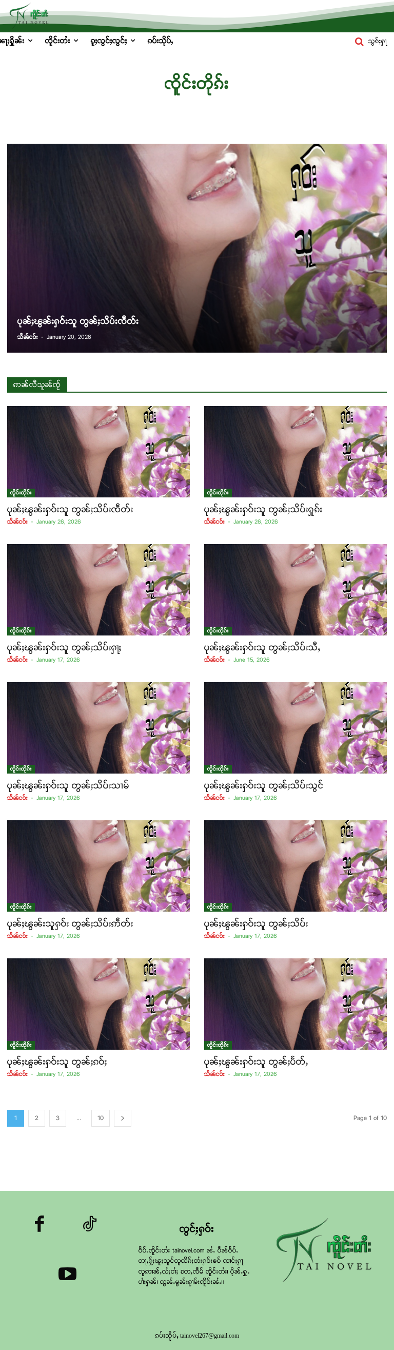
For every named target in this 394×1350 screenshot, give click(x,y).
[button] (368, 41)
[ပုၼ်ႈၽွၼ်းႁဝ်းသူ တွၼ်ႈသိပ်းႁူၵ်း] (295, 451)
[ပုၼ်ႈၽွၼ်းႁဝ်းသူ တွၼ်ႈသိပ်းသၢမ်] (98, 728)
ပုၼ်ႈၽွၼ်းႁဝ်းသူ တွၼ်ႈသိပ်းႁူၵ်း (263, 509)
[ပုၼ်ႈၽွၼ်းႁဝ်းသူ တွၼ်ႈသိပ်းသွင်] (295, 728)
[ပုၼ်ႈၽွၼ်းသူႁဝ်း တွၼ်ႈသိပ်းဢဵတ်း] (98, 866)
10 (100, 1118)
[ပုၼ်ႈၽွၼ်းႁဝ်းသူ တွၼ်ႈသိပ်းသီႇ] (295, 589)
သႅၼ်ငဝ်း (17, 522)
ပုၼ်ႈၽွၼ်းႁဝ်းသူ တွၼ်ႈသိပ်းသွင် (264, 785)
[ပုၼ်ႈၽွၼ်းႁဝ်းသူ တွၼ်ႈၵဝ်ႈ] (98, 1004)
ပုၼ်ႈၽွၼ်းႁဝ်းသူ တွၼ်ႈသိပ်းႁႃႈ (64, 647)
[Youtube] (67, 1276)
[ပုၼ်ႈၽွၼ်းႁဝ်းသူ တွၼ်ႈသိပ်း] (295, 866)
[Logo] (327, 1251)
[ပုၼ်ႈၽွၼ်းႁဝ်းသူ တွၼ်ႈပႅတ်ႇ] (295, 1004)
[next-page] (122, 1118)
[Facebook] (40, 1226)
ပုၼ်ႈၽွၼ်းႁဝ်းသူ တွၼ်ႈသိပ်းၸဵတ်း (70, 509)
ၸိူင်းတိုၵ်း (21, 492)
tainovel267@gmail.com (209, 1335)
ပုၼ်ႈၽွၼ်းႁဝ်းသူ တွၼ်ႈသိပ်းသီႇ (262, 647)
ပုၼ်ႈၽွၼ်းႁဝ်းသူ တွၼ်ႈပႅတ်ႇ (256, 1061)
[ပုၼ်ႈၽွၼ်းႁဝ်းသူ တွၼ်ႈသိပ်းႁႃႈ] (98, 589)
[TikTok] (89, 1226)
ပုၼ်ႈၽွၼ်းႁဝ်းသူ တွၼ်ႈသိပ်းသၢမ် (68, 785)
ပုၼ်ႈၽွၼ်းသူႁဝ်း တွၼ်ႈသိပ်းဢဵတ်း (70, 923)
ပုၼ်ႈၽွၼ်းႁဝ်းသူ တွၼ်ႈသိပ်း (256, 923)
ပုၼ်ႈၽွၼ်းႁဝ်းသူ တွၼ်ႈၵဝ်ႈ (57, 1061)
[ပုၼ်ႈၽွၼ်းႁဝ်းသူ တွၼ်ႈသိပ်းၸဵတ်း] (197, 248)
